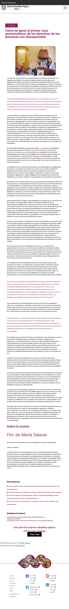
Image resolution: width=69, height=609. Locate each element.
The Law (11, 586)
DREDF (32, 578)
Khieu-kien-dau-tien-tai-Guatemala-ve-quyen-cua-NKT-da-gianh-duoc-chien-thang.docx (35, 492)
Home (11, 576)
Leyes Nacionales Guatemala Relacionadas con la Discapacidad (25, 517)
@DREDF (32, 589)
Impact (11, 581)
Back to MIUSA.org (8, 3)
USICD (32, 581)
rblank (27, 543)
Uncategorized (19, 546)
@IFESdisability (34, 594)
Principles (12, 578)
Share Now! (34, 534)
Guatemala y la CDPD (13, 519)
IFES (31, 583)
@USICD (32, 592)
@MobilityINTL (34, 587)
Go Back (11, 25)
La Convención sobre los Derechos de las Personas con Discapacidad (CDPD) (29, 520)
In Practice (12, 583)
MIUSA (32, 576)
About (11, 591)
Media (11, 588)
